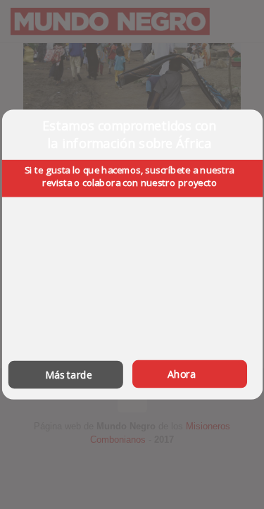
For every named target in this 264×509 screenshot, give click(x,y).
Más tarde (68, 374)
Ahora (182, 374)
